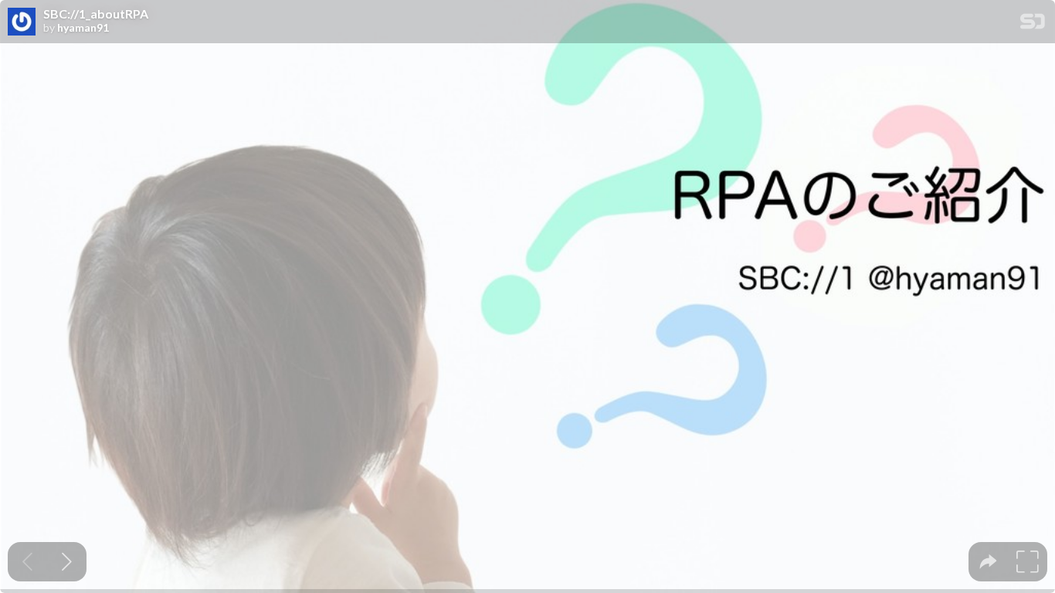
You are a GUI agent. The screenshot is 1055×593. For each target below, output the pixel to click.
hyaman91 (83, 27)
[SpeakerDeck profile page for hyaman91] (22, 22)
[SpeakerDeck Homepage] (1032, 24)
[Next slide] (66, 561)
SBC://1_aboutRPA (95, 14)
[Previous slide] (27, 561)
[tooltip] (988, 561)
